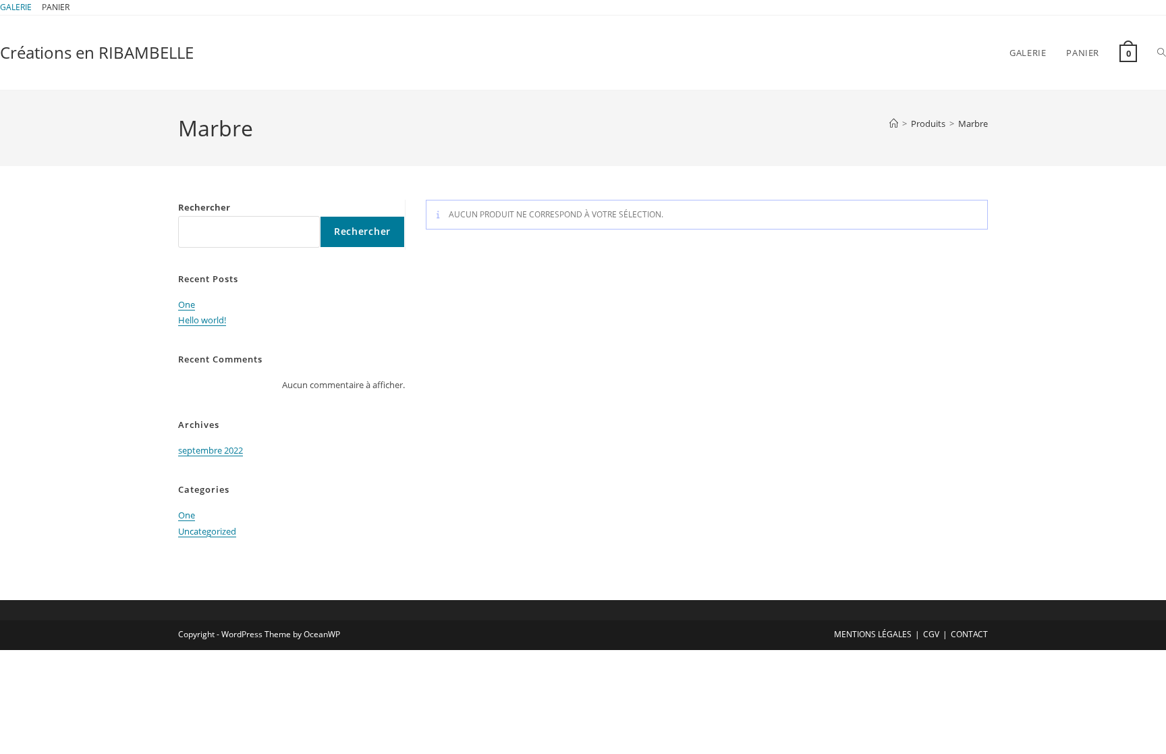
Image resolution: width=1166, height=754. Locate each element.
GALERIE (16, 7)
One (186, 304)
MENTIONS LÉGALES (873, 634)
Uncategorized (207, 531)
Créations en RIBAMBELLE (97, 52)
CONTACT (969, 634)
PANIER (56, 7)
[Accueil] (893, 123)
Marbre (973, 123)
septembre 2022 (210, 450)
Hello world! (202, 320)
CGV (931, 634)
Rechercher (204, 207)
